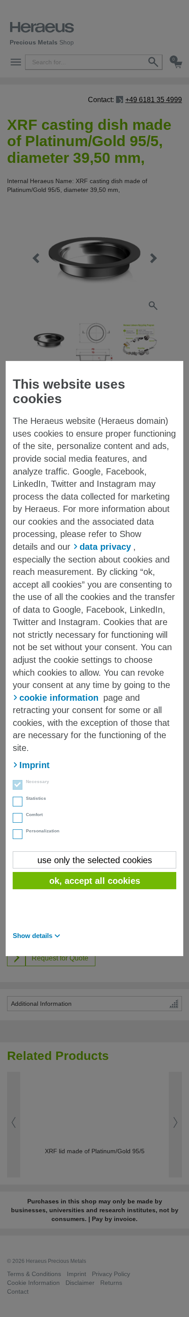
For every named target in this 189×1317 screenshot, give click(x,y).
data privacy (105, 547)
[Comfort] (15, 818)
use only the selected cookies (94, 860)
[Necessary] (15, 785)
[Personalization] (15, 835)
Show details (32, 935)
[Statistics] (15, 802)
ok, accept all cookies (94, 881)
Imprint (34, 765)
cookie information (58, 698)
